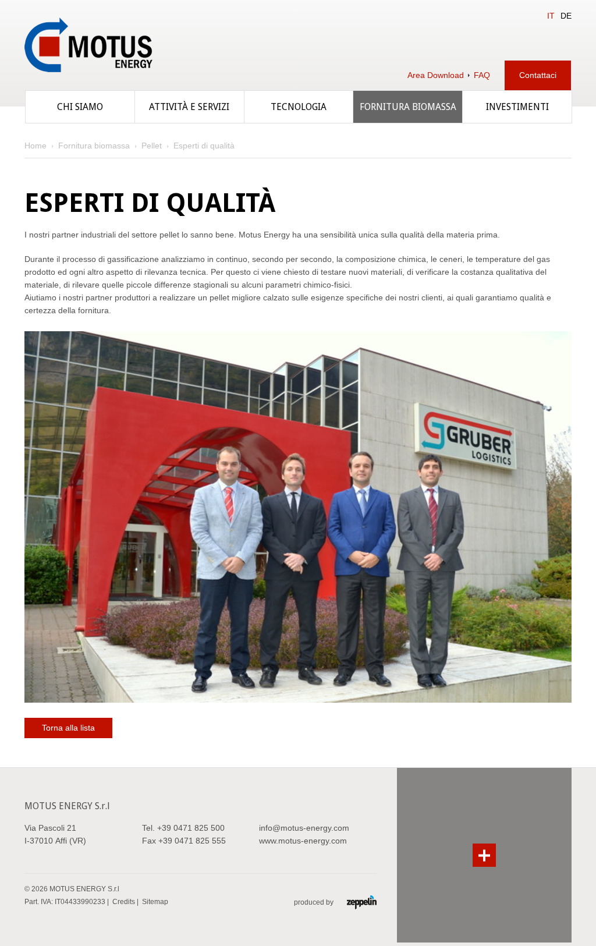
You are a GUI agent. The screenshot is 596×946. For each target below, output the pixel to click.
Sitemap (155, 902)
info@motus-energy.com (304, 827)
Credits (123, 902)
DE (566, 15)
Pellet (151, 145)
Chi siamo (80, 106)
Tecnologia (299, 106)
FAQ (482, 75)
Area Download (435, 75)
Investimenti (517, 106)
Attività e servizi (189, 106)
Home (35, 145)
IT (551, 15)
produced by (314, 902)
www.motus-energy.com (303, 840)
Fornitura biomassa (408, 106)
